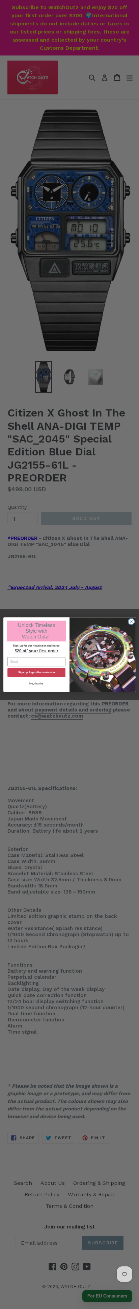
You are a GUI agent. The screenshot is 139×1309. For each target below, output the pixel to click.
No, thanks (36, 683)
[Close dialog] (131, 621)
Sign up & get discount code (36, 672)
